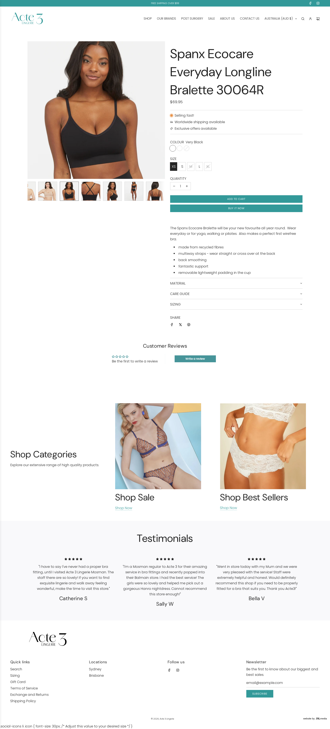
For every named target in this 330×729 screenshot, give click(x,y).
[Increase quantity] (187, 186)
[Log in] (310, 19)
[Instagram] (318, 3)
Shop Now (123, 508)
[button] (32, 110)
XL (208, 166)
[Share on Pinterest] (188, 325)
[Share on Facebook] (172, 325)
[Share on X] (180, 325)
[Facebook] (310, 3)
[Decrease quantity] (174, 186)
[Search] (303, 19)
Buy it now (236, 208)
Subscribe (259, 693)
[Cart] (318, 19)
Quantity (178, 178)
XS (174, 166)
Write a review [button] (195, 359)
